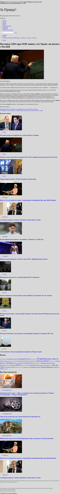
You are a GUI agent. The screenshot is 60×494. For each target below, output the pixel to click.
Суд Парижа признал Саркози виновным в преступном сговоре (20, 220)
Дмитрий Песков (32, 361)
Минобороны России (5, 365)
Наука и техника (24, 365)
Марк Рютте (38, 363)
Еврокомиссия (53, 361)
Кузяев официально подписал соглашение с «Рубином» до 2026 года (21, 239)
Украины (43, 367)
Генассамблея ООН (14, 361)
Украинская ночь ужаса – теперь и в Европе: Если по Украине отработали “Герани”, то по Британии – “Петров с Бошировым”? (27, 393)
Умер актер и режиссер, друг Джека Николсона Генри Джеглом (20, 416)
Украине (38, 367)
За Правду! (8, 9)
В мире (40, 359)
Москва (13, 365)
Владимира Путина (33, 359)
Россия (4, 20)
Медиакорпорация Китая (48, 363)
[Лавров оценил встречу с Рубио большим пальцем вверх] (11, 173)
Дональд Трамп (42, 361)
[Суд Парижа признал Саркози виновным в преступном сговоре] (11, 214)
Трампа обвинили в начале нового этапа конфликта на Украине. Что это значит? (26, 295)
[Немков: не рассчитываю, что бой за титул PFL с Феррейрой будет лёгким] (11, 253)
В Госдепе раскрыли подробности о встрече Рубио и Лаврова (19, 135)
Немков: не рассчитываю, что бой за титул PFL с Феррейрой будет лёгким (23, 259)
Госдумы (26, 361)
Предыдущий (19, 109)
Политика (33, 365)
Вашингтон (5, 359)
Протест (50, 365)
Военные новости (51, 359)
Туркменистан (26, 367)
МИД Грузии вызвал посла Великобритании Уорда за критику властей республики (26, 438)
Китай (4, 22)
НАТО (18, 365)
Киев (5, 363)
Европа (58, 361)
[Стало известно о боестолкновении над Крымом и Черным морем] (5, 346)
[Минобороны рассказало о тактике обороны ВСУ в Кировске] (5, 272)
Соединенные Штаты (10, 367)
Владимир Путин (24, 359)
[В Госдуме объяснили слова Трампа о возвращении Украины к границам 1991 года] (5, 328)
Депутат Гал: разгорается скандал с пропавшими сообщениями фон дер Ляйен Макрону (28, 200)
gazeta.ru (8, 106)
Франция (5, 28)
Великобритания (7, 26)
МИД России (32, 363)
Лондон (25, 363)
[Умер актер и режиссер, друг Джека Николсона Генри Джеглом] (11, 411)
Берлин (1, 359)
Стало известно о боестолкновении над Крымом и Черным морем (21, 352)
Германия (5, 27)
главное (6, 368)
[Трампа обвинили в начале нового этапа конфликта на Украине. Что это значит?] (5, 290)
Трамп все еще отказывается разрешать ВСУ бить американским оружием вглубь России (28, 157)
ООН (28, 365)
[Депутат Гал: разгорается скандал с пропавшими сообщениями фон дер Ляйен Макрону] (11, 195)
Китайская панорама (17, 363)
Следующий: (21, 110)
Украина (33, 367)
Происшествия (45, 365)
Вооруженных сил (5, 361)
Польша (39, 365)
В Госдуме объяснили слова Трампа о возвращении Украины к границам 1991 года (26, 333)
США (4, 24)
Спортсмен (21, 367)
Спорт (17, 367)
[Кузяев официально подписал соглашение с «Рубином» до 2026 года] (11, 234)
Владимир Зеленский (12, 359)
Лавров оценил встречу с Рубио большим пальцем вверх (18, 179)
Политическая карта (8, 30)
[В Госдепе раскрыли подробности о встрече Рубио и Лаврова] (11, 130)
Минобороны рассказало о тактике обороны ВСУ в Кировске (19, 277)
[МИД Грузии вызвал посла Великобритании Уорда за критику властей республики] (11, 433)
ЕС (49, 361)
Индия (4, 23)
